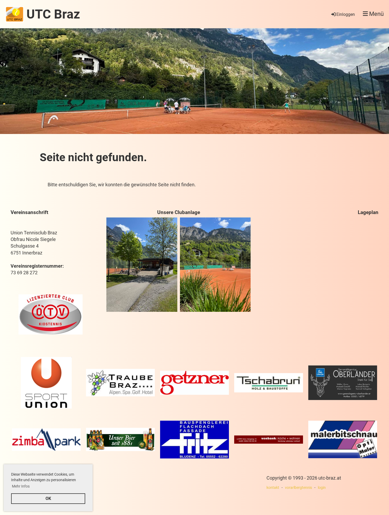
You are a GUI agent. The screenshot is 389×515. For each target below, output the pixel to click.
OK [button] (48, 498)
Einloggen (345, 14)
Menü (376, 14)
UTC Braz (53, 14)
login (322, 487)
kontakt (272, 487)
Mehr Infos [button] (21, 486)
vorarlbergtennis (298, 487)
